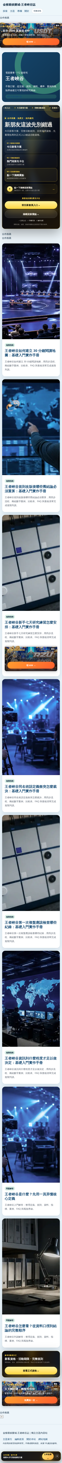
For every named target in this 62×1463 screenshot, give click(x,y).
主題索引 (7, 1439)
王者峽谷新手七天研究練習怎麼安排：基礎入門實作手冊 (31, 624)
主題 (12, 11)
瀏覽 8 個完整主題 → (15, 96)
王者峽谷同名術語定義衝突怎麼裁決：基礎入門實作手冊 (31, 788)
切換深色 (37, 11)
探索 (5, 11)
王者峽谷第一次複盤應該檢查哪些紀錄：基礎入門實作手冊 (31, 924)
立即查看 (48, 1456)
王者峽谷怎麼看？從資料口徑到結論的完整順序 (31, 1327)
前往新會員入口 (31, 205)
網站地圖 (43, 1439)
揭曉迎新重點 (31, 214)
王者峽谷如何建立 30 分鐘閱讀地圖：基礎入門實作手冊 (30, 352)
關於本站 (31, 1439)
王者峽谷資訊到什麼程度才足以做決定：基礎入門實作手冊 (31, 1060)
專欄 (19, 11)
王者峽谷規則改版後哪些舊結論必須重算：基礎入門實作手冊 (31, 488)
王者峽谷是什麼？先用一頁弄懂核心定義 (31, 1196)
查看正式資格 (31, 1370)
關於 (27, 11)
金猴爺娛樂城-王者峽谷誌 (19, 4)
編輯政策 (19, 1439)
